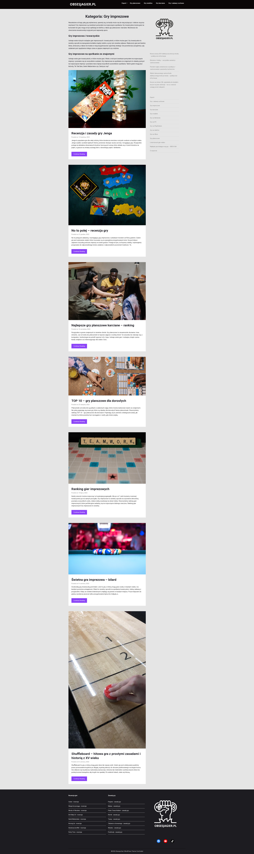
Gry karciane (160, 3)
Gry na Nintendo (155, 118)
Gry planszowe (135, 3)
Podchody (111, 832)
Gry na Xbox (154, 134)
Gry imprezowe (155, 105)
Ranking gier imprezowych (90, 489)
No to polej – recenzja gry (89, 230)
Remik (110, 815)
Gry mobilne (148, 3)
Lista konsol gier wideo (157, 142)
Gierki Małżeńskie (73, 819)
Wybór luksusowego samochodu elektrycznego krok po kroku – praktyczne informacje (163, 75)
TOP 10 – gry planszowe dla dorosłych (98, 401)
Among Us (71, 823)
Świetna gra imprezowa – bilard (93, 580)
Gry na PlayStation (156, 126)
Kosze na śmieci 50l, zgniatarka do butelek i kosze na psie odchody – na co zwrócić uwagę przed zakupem (164, 84)
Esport (124, 3)
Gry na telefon (154, 130)
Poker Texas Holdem (114, 810)
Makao (110, 806)
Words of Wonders (74, 810)
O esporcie (153, 151)
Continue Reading (79, 154)
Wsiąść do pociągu (74, 806)
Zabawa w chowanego (115, 823)
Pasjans (110, 802)
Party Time (71, 832)
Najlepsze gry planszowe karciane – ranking (102, 325)
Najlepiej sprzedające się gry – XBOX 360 (163, 146)
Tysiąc (110, 819)
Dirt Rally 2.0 (72, 815)
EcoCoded (140, 851)
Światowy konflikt (73, 828)
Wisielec (110, 828)
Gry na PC (153, 122)
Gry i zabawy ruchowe (176, 3)
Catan (70, 802)
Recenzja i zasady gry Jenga (91, 133)
